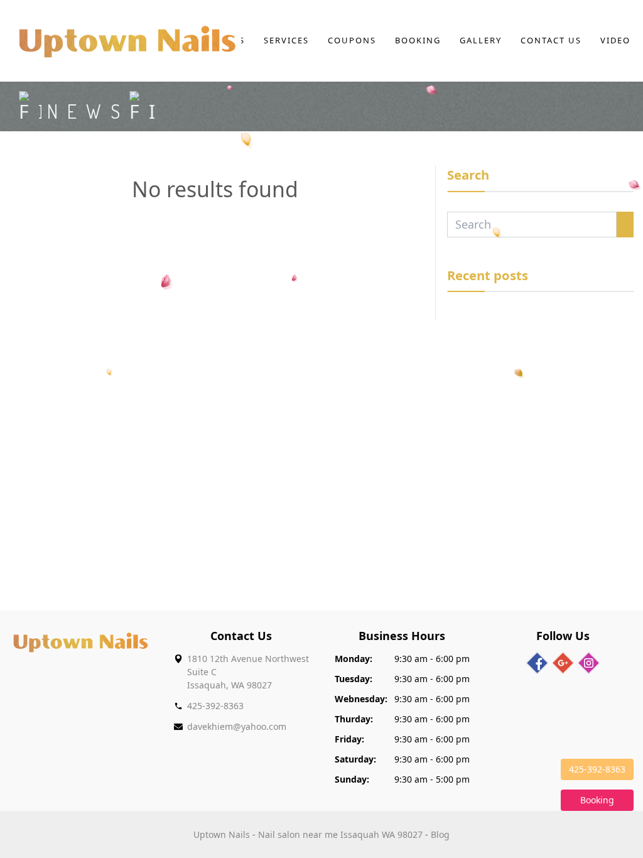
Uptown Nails (221, 834)
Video (615, 40)
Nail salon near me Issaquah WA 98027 (340, 834)
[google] (563, 663)
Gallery (481, 40)
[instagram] (588, 663)
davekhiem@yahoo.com (236, 726)
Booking (418, 40)
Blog (440, 834)
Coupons (352, 40)
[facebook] (537, 663)
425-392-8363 (215, 706)
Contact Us (551, 40)
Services (286, 40)
